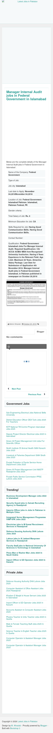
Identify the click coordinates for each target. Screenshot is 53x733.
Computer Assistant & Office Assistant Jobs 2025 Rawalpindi (24, 589)
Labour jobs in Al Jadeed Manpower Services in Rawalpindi (23, 539)
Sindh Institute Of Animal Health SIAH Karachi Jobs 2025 (26, 449)
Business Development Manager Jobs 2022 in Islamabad (26, 496)
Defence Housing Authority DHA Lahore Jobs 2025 (24, 532)
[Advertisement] (26, 55)
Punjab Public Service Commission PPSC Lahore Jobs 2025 (24, 477)
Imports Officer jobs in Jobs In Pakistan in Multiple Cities (25, 511)
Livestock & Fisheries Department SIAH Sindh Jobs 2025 (26, 456)
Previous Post (34, 394)
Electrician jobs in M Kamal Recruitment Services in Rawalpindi (24, 525)
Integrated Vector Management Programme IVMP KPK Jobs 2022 (26, 518)
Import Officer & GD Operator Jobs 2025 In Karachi (25, 560)
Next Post (16, 388)
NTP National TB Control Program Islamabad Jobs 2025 (25, 427)
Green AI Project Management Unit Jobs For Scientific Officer (25, 442)
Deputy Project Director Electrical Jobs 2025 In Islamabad (26, 435)
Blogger (43, 725)
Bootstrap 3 (15, 728)
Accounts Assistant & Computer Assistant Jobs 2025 (26, 610)
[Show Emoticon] (9, 346)
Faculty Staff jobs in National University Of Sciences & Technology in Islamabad (26, 546)
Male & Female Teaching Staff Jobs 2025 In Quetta (25, 624)
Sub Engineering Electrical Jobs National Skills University (26, 413)
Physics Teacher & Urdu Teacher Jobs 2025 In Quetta (26, 617)
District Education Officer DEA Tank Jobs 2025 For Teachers (26, 420)
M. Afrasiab (16, 725)
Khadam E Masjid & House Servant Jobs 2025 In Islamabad (26, 596)
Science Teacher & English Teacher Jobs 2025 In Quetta (26, 632)
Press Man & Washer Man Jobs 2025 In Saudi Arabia (24, 553)
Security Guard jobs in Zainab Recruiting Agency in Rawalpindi (25, 504)
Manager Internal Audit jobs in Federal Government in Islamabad (26, 95)
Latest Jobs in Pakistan (28, 721)
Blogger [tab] (40, 331)
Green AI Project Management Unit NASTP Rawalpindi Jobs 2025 (24, 470)
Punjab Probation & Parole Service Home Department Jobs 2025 (24, 463)
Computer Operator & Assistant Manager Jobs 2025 (26, 639)
